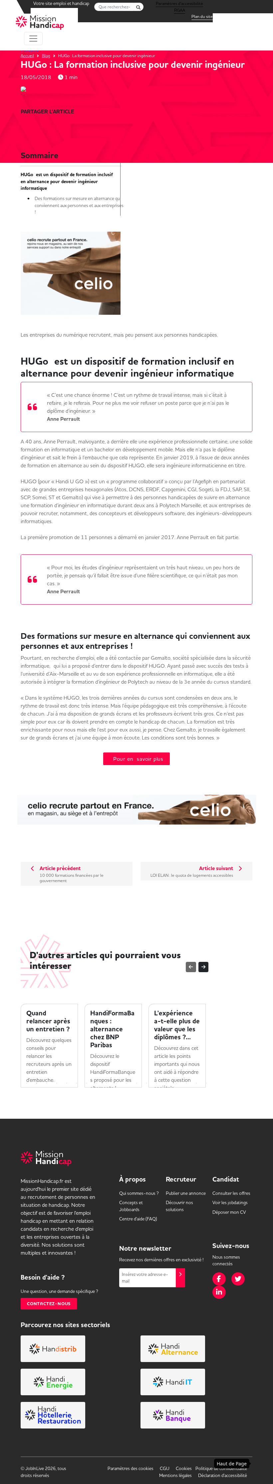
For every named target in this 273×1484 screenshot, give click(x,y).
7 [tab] (86, 1083)
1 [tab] (26, 1083)
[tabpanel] (49, 1045)
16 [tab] (176, 1083)
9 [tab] (106, 1083)
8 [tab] (96, 1083)
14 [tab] (156, 1083)
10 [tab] (116, 1083)
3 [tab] (46, 1083)
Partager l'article (47, 111)
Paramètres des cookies (130, 1468)
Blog (46, 55)
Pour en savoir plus (136, 758)
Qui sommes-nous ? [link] (139, 1193)
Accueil (27, 55)
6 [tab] (76, 1083)
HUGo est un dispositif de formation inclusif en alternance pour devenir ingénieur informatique (67, 181)
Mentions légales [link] (175, 1475)
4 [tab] (56, 1083)
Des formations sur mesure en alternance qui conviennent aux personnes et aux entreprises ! (79, 205)
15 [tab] (166, 1083)
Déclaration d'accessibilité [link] (222, 1475)
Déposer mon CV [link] (229, 1212)
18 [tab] (196, 1083)
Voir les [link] (230, 1202)
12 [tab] (136, 1083)
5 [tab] (66, 1083)
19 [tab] (206, 1083)
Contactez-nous (49, 1304)
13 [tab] (146, 1083)
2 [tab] (36, 1083)
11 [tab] (126, 1083)
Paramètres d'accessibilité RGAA (179, 4)
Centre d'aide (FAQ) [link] (138, 1218)
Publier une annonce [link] (186, 1193)
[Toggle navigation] (33, 38)
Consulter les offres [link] (231, 1193)
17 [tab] (186, 1083)
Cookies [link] (184, 1468)
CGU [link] (164, 1468)
